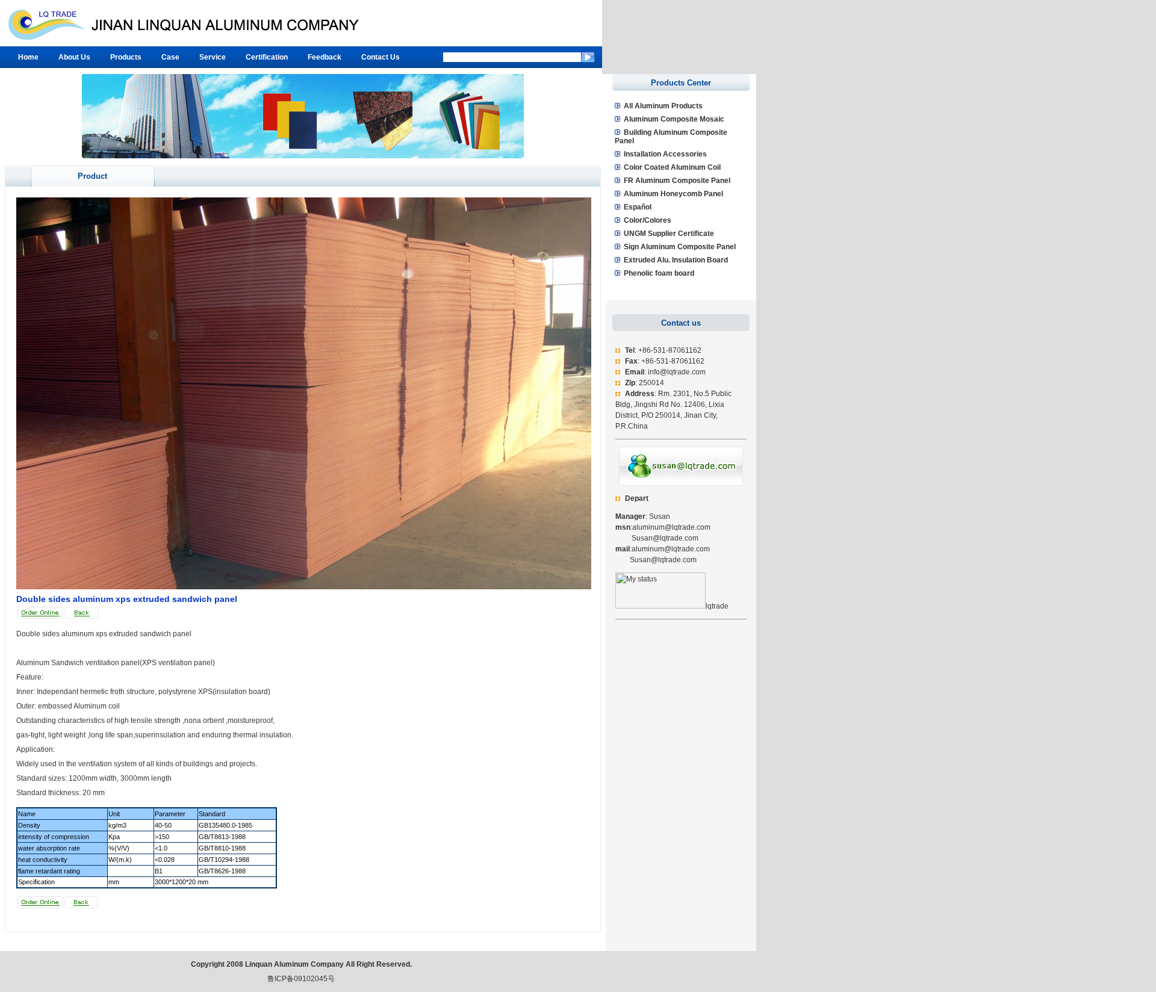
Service (212, 57)
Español (637, 207)
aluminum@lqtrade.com (671, 527)
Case (170, 57)
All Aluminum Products (663, 106)
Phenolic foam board (659, 273)
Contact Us (380, 57)
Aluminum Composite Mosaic (674, 119)
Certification (267, 57)
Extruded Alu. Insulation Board (676, 260)
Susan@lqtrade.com (656, 538)
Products (125, 57)
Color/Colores (647, 220)
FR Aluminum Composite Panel (677, 180)
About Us (74, 57)
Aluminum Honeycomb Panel (673, 194)
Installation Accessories (665, 154)
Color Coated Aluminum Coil (672, 167)
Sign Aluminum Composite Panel (680, 247)
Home (28, 57)
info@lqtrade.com (677, 372)
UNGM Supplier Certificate (669, 233)
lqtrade (717, 606)
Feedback (324, 57)
